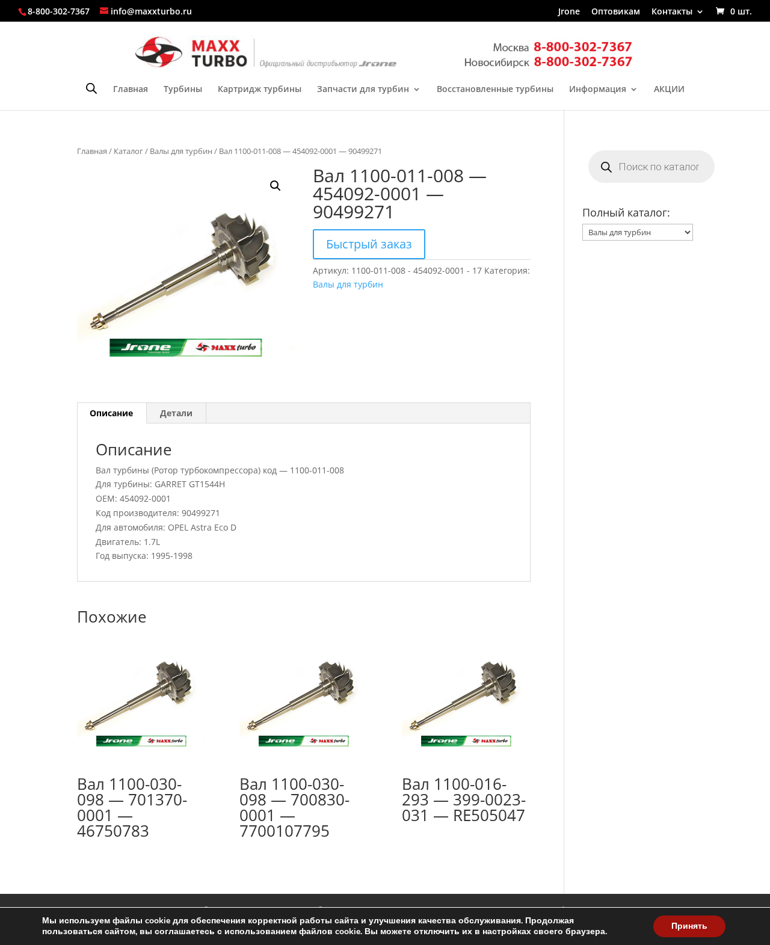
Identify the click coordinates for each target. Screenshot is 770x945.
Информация (597, 89)
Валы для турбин (181, 151)
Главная (130, 89)
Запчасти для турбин (363, 89)
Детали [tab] (176, 413)
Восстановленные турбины (495, 89)
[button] (275, 186)
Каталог (128, 151)
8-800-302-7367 (59, 11)
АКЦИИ (669, 89)
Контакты (671, 12)
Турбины (183, 89)
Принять (689, 926)
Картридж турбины (259, 89)
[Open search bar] (91, 88)
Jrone (569, 12)
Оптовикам (615, 12)
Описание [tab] (111, 413)
